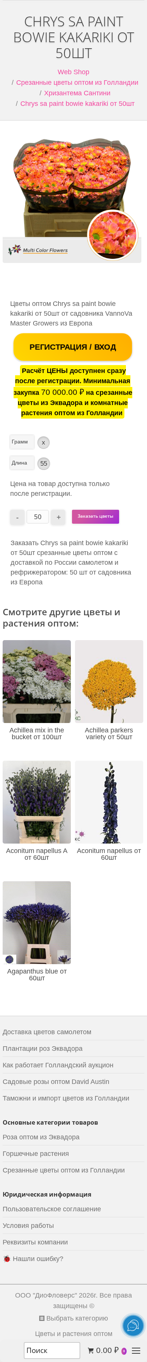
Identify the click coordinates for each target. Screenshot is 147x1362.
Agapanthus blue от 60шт (37, 974)
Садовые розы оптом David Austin (56, 1081)
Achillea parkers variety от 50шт (109, 733)
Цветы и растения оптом (73, 1334)
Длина (19, 463)
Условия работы (28, 1225)
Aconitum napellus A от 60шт (36, 854)
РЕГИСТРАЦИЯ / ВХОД (73, 346)
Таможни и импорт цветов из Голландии (66, 1098)
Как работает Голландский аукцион (58, 1065)
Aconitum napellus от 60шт (109, 854)
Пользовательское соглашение (52, 1209)
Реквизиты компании (35, 1242)
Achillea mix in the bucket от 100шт (36, 733)
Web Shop (73, 72)
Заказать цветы (95, 516)
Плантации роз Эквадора (43, 1048)
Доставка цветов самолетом (47, 1032)
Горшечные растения (36, 1153)
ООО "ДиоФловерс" (46, 1295)
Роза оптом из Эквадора (41, 1137)
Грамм (20, 442)
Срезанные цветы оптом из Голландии (77, 82)
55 (43, 463)
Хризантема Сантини (77, 93)
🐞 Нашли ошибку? (33, 1259)
